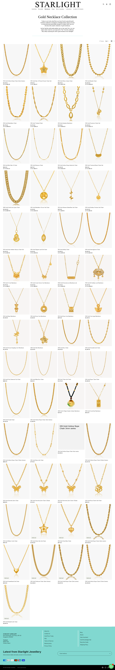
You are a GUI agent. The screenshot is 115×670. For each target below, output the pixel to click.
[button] (107, 41)
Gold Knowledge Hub (85, 639)
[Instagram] (105, 667)
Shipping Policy (84, 644)
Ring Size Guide (84, 642)
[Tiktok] (108, 667)
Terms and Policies (21, 667)
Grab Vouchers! (84, 637)
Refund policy (48, 643)
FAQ (45, 638)
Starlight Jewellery (11, 667)
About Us (46, 631)
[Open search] (103, 4)
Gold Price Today (49, 636)
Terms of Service (48, 641)
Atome (81, 634)
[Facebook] (103, 667)
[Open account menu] (106, 4)
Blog (81, 632)
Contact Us (47, 633)
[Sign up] (109, 653)
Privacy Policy (48, 646)
